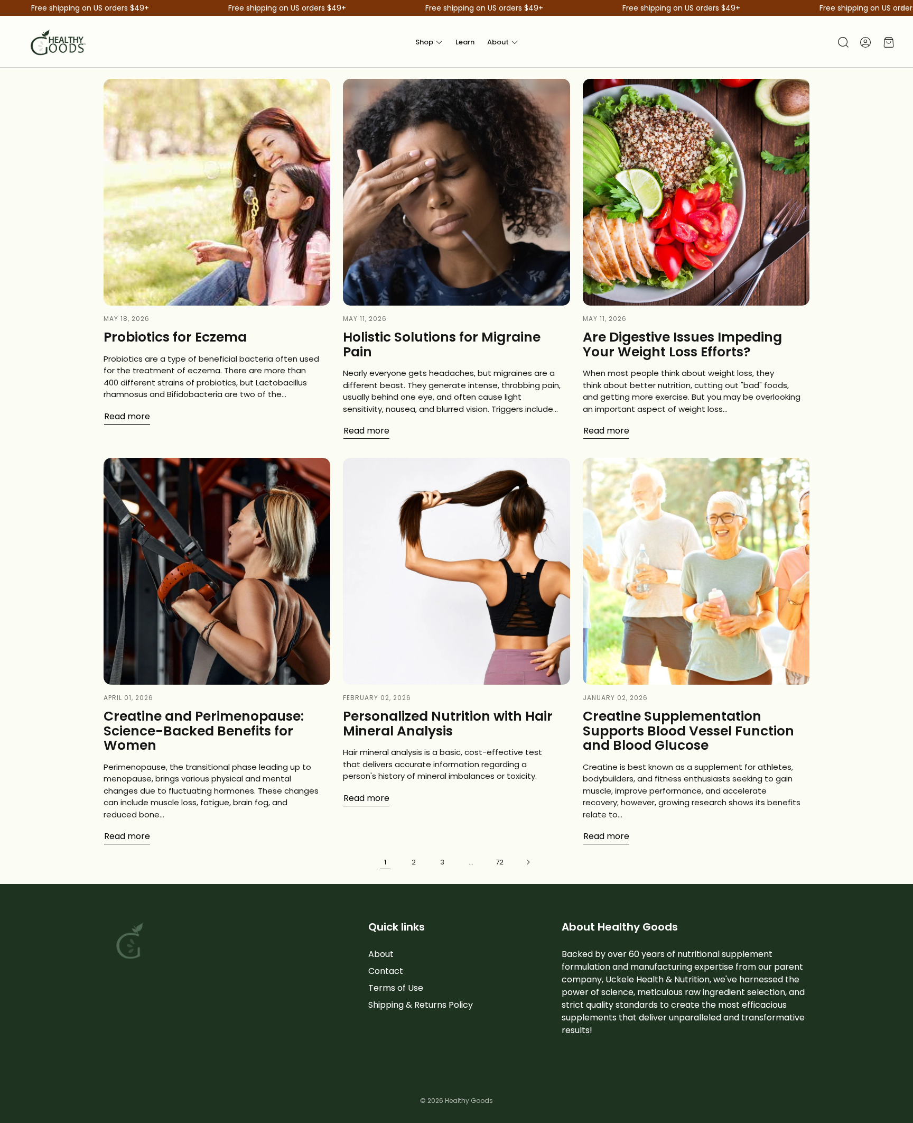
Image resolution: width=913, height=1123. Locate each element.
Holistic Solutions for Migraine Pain (442, 344)
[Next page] (527, 861)
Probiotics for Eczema (175, 337)
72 (500, 862)
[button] (842, 42)
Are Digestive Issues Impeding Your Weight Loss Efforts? (682, 344)
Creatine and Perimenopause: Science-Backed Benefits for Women (204, 730)
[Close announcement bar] (902, 8)
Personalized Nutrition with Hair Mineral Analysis (448, 723)
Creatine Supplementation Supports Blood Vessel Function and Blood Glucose (688, 730)
